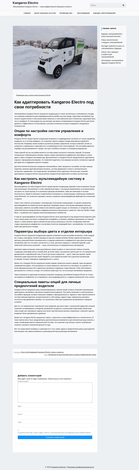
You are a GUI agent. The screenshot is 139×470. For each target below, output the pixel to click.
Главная (27, 13)
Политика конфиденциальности (80, 467)
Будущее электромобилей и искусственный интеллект (111, 35)
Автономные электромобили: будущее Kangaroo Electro (112, 62)
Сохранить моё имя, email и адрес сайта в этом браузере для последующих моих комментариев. (54, 432)
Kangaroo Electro (25, 2)
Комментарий (23, 381)
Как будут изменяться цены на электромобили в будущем (112, 47)
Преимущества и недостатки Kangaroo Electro (33, 95)
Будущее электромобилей (104, 13)
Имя (20, 406)
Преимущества (66, 13)
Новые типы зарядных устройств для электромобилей (109, 54)
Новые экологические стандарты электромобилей (111, 41)
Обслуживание (83, 13)
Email (20, 414)
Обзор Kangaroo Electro (45, 13)
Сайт (19, 422)
